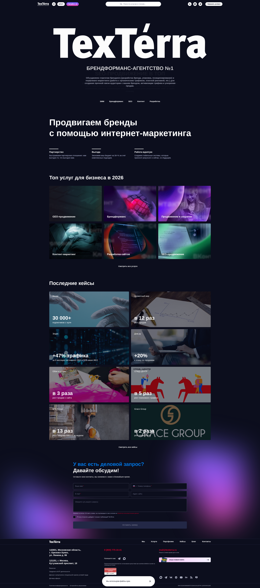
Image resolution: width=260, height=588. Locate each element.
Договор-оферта (54, 578)
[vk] (171, 577)
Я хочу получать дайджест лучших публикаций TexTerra (95, 517)
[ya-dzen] (176, 577)
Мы (143, 542)
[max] (195, 4)
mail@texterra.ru (168, 550)
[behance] (186, 577)
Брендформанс (116, 101)
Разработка (155, 101)
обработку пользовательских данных (128, 513)
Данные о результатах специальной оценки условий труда (68, 575)
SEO (130, 101)
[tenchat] (196, 577)
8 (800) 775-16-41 (113, 550)
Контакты (206, 542)
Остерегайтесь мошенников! (78, 585)
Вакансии (52, 568)
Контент (141, 101)
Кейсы (183, 542)
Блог (194, 542)
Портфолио (168, 542)
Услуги (154, 542)
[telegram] (200, 4)
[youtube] (181, 577)
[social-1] (191, 577)
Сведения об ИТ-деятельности (59, 571)
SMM (102, 101)
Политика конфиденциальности (58, 585)
